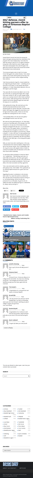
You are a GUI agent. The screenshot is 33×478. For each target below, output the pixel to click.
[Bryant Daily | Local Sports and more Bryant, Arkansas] (16, 3)
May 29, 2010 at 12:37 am (15, 309)
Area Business (9, 226)
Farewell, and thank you (11, 239)
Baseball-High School (17, 29)
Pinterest (16, 209)
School (5, 424)
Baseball (20, 435)
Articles (23, 468)
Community (21, 413)
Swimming (6, 433)
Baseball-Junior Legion (9, 430)
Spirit (19, 430)
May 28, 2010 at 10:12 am (15, 265)
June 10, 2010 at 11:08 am (15, 321)
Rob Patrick (13, 193)
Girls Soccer (21, 424)
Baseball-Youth (7, 416)
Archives (6, 409)
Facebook (8, 206)
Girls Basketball (22, 411)
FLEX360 (15, 476)
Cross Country (21, 428)
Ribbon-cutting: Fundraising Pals (20, 218)
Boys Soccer (7, 426)
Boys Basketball (8, 411)
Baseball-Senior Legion (23, 418)
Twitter (16, 206)
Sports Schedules (22, 433)
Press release (21, 426)
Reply (23, 265)
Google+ (25, 206)
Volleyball (20, 416)
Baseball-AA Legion (8, 437)
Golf (5, 435)
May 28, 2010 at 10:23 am (15, 273)
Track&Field (21, 422)
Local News (6, 422)
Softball (6, 418)
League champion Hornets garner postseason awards (14, 255)
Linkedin (7, 209)
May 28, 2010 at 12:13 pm (15, 288)
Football (20, 409)
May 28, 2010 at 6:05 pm (14, 296)
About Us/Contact (9, 468)
